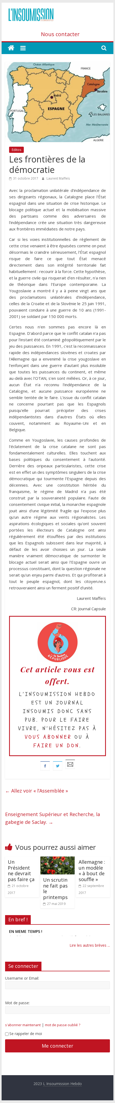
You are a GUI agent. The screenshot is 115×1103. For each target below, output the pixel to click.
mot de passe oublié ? (62, 1025)
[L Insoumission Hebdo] (11, 48)
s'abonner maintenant (23, 1025)
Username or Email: (22, 978)
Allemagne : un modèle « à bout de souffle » (92, 870)
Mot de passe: (17, 1002)
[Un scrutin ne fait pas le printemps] (57, 860)
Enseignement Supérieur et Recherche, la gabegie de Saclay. (52, 818)
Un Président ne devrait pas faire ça (21, 870)
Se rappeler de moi (25, 1033)
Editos (16, 149)
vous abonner (48, 737)
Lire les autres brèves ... (90, 945)
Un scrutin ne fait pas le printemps (55, 888)
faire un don (56, 745)
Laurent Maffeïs (58, 178)
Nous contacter (60, 34)
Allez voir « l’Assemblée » (36, 790)
